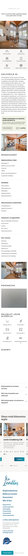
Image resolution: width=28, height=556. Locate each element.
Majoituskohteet (10, 490)
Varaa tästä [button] (7, 553)
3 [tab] (13, 465)
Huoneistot (8, 497)
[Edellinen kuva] (2, 34)
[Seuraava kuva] (25, 34)
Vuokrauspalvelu (8, 507)
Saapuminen (7, 504)
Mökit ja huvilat (10, 493)
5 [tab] (15, 465)
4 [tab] (14, 465)
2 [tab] (12, 465)
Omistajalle (6, 509)
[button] (14, 387)
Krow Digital (21, 552)
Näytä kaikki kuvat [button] (20, 46)
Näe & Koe (7, 500)
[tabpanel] (14, 442)
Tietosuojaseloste (8, 515)
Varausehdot (7, 513)
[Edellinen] (2, 465)
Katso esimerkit (7, 128)
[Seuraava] (25, 465)
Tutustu (19, 459)
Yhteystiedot (7, 511)
